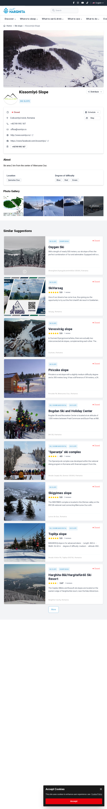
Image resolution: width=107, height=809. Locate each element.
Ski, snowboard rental (58, 405)
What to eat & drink (52, 18)
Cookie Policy (96, 794)
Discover (9, 18)
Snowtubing (64, 241)
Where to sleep (28, 18)
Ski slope (18, 26)
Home (9, 26)
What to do (92, 18)
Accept (73, 801)
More (53, 609)
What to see (74, 18)
